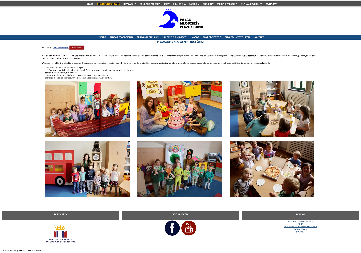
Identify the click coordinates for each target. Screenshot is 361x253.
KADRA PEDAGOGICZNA (121, 37)
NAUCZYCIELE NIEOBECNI (175, 37)
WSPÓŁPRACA (300, 229)
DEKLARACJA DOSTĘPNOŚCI (300, 221)
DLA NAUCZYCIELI (250, 4)
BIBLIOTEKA (179, 4)
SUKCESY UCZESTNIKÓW (237, 37)
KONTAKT (259, 37)
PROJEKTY (208, 4)
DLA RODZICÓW (210, 37)
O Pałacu (128, 4)
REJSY (166, 4)
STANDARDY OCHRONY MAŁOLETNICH (300, 226)
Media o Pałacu (226, 4)
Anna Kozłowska (60, 47)
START (90, 4)
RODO (300, 224)
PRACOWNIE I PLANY (148, 37)
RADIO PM (194, 4)
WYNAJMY (271, 4)
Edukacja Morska (150, 4)
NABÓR (195, 37)
